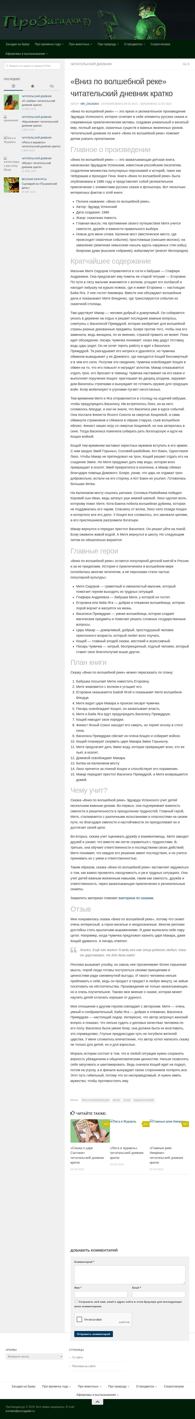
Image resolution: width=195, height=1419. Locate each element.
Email (136, 1287)
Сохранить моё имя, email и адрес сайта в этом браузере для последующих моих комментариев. (128, 1304)
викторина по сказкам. (136, 898)
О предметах (133, 44)
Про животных (79, 44)
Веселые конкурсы (34, 179)
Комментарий (84, 1261)
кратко (116, 1100)
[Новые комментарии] (51, 86)
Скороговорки (160, 44)
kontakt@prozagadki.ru (20, 1411)
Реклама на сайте (84, 1366)
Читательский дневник (91, 64)
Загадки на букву (18, 44)
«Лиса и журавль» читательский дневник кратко (126, 1153)
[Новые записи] (13, 86)
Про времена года (48, 44)
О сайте (77, 1357)
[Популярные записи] (32, 86)
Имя (77, 1287)
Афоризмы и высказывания (25, 53)
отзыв (127, 1100)
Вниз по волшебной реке (95, 1100)
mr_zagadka (90, 103)
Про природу (107, 44)
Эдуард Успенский (144, 1100)
